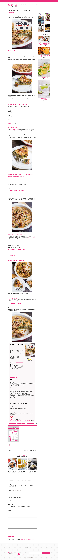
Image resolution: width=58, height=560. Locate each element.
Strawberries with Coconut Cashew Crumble (15, 254)
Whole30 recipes (12, 256)
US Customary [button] (12, 377)
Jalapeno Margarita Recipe (44, 77)
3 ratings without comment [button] (22, 500)
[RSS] (49, 1)
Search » (46, 553)
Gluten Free (19, 444)
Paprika (9, 179)
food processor (17, 176)
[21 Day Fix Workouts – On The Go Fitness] (41, 18)
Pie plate (9, 177)
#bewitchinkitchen (27, 420)
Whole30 (9, 445)
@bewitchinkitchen (19, 420)
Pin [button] (31, 358)
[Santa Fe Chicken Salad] (47, 28)
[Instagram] (48, 1)
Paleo (22, 444)
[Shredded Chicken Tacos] (47, 17)
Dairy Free (15, 444)
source (15, 138)
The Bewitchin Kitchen (19, 362)
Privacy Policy (28, 547)
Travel (29, 4)
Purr (33, 557)
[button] (28, 359)
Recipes (24, 4)
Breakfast (11, 444)
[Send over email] (1, 282)
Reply (20, 490)
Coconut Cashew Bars (11, 255)
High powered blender (11, 176)
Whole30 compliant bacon (14, 129)
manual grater (23, 176)
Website (9, 527)
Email (9, 523)
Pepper (9, 180)
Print (29, 358)
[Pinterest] (47, 1)
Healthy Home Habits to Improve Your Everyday (15, 450)
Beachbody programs (31, 237)
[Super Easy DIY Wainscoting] (41, 28)
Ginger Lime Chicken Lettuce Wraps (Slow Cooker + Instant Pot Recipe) (30, 450)
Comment (9, 510)
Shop (37, 4)
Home (20, 4)
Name (9, 519)
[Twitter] (45, 1)
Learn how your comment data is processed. (27, 539)
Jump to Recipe (11, 12)
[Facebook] (46, 1)
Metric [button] (16, 377)
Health (33, 4)
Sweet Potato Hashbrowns (12, 258)
